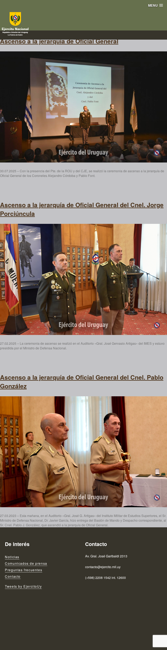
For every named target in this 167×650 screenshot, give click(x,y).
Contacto (13, 576)
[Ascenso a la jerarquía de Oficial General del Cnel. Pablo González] (83, 451)
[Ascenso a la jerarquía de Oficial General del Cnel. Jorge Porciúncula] (83, 279)
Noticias (12, 557)
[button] (155, 5)
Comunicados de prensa (26, 563)
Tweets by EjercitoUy (23, 586)
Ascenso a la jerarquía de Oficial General (59, 41)
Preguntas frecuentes (23, 570)
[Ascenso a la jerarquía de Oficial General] (83, 106)
